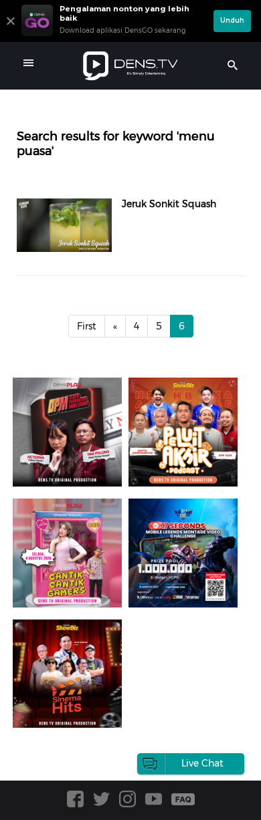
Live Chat (202, 763)
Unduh (232, 20)
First (86, 326)
